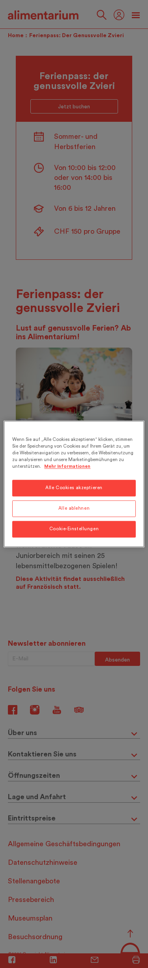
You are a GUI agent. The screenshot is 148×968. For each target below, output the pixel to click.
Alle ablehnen (74, 509)
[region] (74, 483)
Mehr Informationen (67, 467)
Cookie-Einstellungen (74, 529)
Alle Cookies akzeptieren (74, 488)
